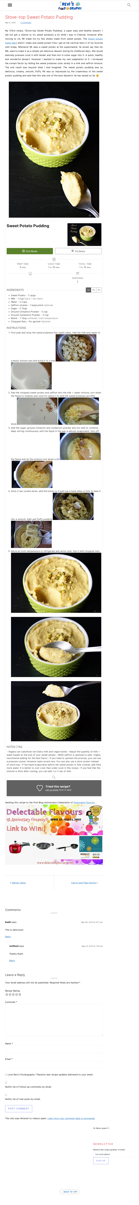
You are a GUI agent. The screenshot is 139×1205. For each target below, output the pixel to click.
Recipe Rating (12, 990)
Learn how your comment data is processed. (71, 1118)
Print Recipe (31, 251)
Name (9, 1043)
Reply (8, 936)
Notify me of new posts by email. (23, 1099)
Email (9, 1059)
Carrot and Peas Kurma (83, 882)
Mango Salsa (19, 882)
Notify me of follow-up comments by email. (28, 1086)
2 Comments (25, 23)
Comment (11, 1002)
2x (93, 290)
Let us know (51, 789)
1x (88, 290)
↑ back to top (69, 1192)
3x (99, 290)
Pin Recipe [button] (80, 251)
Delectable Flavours (84, 802)
